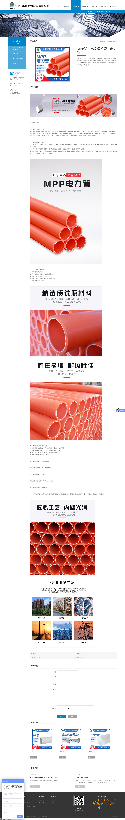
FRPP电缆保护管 (79, 657)
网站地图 (115, 817)
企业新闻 (41, 800)
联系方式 (53, 800)
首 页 (57, 6)
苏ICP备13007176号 (32, 817)
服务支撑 (94, 6)
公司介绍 (66, 6)
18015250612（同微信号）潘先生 (106, 11)
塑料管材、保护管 (18, 58)
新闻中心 (41, 797)
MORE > (33, 757)
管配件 (15, 63)
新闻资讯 (85, 6)
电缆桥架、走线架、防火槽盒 (18, 48)
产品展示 (23, 797)
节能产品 (15, 54)
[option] (62, 25)
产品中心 (76, 6)
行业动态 (41, 802)
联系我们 (113, 6)
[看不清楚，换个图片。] (69, 708)
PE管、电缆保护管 (35, 657)
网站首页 (110, 41)
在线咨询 (103, 6)
